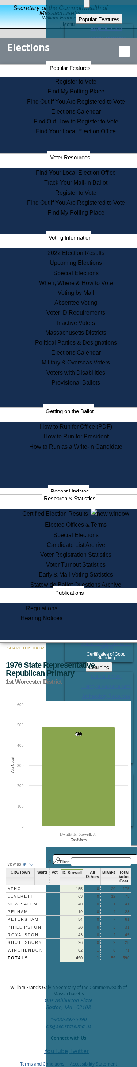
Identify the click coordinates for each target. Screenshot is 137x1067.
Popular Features (70, 68)
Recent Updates (69, 491)
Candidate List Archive (76, 545)
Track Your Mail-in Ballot (75, 182)
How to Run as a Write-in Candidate (75, 447)
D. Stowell (72, 872)
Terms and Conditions (42, 1064)
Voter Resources (70, 157)
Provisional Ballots (76, 382)
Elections (28, 47)
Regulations (41, 608)
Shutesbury (25, 942)
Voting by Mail (76, 293)
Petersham (23, 919)
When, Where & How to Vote (76, 283)
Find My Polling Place (75, 91)
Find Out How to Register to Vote (76, 121)
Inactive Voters (76, 323)
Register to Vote (75, 81)
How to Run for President (76, 436)
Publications (69, 593)
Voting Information (70, 237)
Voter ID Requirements (75, 313)
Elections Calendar (76, 111)
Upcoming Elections (76, 263)
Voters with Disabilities (75, 373)
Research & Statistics (70, 498)
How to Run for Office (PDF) (76, 426)
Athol (16, 888)
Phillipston (25, 927)
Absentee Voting (75, 303)
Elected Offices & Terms (76, 525)
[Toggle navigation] (124, 51)
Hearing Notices (41, 618)
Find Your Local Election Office (76, 131)
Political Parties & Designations (76, 343)
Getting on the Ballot (70, 411)
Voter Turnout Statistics (76, 565)
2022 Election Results (75, 253)
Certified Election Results (56, 514)
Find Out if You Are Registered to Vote (76, 102)
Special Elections (76, 273)
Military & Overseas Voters (76, 362)
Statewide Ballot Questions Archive (75, 585)
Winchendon (25, 950)
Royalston (23, 935)
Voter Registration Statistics (75, 555)
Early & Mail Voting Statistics (76, 574)
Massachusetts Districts (75, 333)
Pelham (18, 911)
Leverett (21, 896)
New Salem (23, 904)
